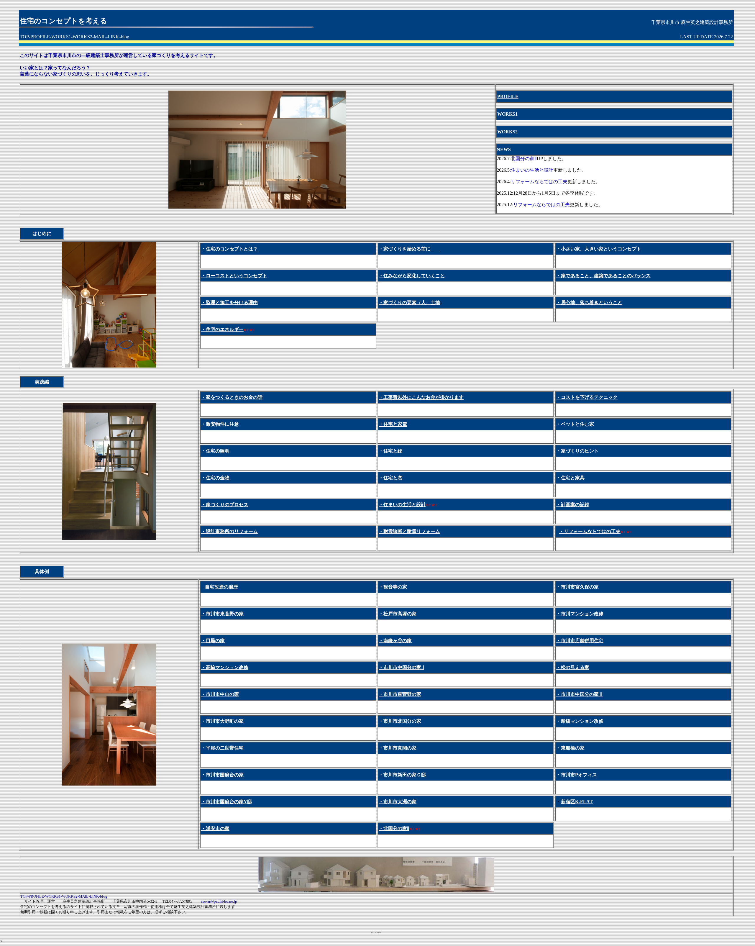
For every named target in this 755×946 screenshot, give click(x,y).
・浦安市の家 (215, 828)
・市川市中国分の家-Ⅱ (579, 694)
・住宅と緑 (390, 450)
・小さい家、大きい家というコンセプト (598, 248)
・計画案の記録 (572, 504)
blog (125, 36)
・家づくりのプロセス (224, 504)
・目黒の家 (213, 640)
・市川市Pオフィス (576, 774)
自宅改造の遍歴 (221, 586)
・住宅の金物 (215, 477)
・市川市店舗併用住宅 (579, 640)
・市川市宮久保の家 (577, 586)
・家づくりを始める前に (409, 248)
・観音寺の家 (393, 586)
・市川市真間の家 (397, 747)
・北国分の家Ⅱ (394, 828)
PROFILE (40, 36)
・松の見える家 (572, 667)
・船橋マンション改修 (579, 721)
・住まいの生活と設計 (402, 504)
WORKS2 (82, 36)
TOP (24, 36)
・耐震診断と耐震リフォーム (409, 531)
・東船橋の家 (570, 747)
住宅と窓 (392, 477)
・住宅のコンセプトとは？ (229, 248)
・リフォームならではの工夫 (590, 531)
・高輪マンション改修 (224, 667)
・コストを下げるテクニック (587, 397)
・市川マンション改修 (579, 613)
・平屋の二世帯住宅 (222, 747)
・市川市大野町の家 (222, 721)
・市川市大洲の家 (397, 801)
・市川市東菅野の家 (222, 613)
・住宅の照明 (215, 450)
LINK (113, 36)
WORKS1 (61, 36)
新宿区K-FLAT (577, 801)
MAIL (100, 36)
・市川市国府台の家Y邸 (226, 801)
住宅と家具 (573, 477)
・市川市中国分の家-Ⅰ (401, 667)
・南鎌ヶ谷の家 (395, 640)
